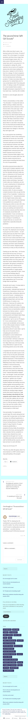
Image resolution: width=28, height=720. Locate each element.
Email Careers (8, 635)
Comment (19, 559)
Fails (9, 637)
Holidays (20, 640)
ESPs (5, 637)
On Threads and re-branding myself (11, 591)
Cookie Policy (7, 713)
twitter (6, 667)
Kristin (7, 44)
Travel (20, 665)
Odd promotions (8, 648)
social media (7, 656)
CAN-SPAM (15, 629)
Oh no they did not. (9, 651)
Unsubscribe (14, 667)
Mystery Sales (8, 646)
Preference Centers (9, 654)
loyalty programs (9, 643)
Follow (6, 616)
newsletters (18, 646)
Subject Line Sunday (10, 662)
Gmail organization (9, 640)
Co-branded (13, 632)
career (6, 632)
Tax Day (20, 662)
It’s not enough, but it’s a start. (10, 578)
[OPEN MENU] (2, 2)
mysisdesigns (13, 516)
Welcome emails (8, 670)
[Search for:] (10, 568)
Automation (7, 629)
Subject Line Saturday (10, 659)
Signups (19, 654)
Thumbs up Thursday (10, 665)
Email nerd (17, 635)
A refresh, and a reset (8, 587)
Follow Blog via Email (10, 602)
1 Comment (8, 46)
